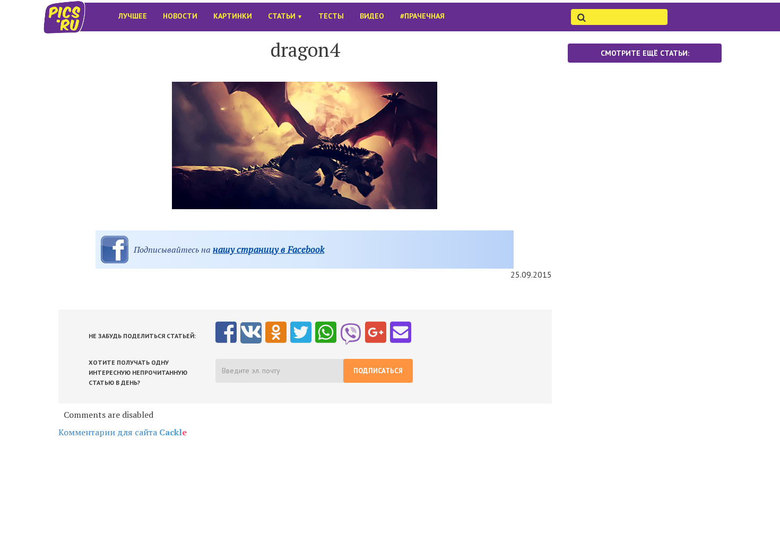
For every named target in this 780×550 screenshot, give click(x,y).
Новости (180, 16)
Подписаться (378, 370)
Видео (372, 16)
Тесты (331, 16)
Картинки (232, 16)
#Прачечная (422, 16)
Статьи (285, 16)
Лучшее (132, 16)
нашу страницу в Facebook (268, 249)
